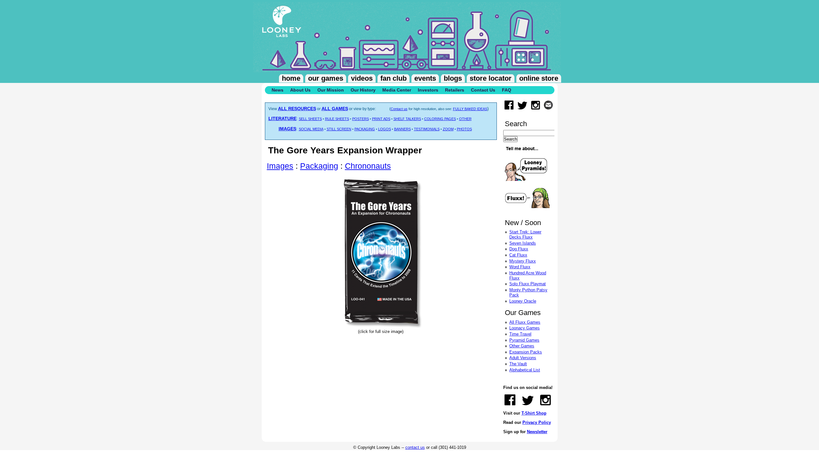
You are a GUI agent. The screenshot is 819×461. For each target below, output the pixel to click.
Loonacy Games (524, 328)
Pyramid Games (524, 340)
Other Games (521, 346)
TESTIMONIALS (427, 129)
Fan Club (393, 78)
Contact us (399, 109)
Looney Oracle (522, 301)
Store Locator (491, 78)
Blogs (453, 78)
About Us (300, 90)
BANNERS (402, 129)
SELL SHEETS (310, 119)
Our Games (325, 78)
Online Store (538, 78)
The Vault (518, 363)
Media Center (396, 90)
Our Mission (330, 90)
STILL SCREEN (339, 129)
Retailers (454, 90)
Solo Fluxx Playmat (527, 283)
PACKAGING (364, 129)
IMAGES (287, 128)
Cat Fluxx (518, 255)
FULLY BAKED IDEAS (470, 109)
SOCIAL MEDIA (311, 129)
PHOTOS (464, 129)
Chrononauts (368, 165)
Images (280, 165)
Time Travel (520, 334)
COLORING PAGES (440, 119)
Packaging (319, 165)
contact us (415, 447)
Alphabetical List (524, 370)
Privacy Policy (536, 422)
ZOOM (448, 129)
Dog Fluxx (518, 249)
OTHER (465, 119)
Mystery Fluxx (522, 261)
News (277, 90)
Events (425, 78)
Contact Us (483, 90)
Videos (362, 78)
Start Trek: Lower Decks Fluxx (525, 234)
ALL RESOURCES (297, 108)
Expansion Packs (525, 352)
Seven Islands (522, 243)
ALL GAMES (335, 108)
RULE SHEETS (337, 119)
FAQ (506, 90)
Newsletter (537, 431)
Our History (363, 90)
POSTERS (360, 119)
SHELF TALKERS (407, 119)
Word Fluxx (519, 266)
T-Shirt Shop (533, 413)
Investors (428, 90)
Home (291, 78)
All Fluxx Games (524, 322)
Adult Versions (522, 357)
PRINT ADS (381, 119)
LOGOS (384, 129)
